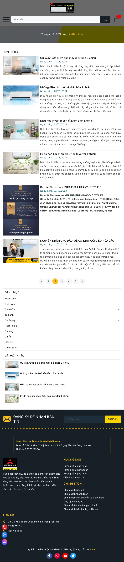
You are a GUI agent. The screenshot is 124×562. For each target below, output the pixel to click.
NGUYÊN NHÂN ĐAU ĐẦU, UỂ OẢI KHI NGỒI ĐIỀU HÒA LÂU (77, 240)
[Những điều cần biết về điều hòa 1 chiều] (21, 95)
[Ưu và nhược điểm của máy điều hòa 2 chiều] (21, 65)
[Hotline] (5, 527)
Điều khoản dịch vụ (74, 477)
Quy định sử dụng (73, 501)
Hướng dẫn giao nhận (75, 473)
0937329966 (32, 449)
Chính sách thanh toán (76, 493)
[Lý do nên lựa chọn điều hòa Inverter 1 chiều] (21, 163)
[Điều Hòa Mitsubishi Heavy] (10, 463)
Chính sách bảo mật (74, 490)
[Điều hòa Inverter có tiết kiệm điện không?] (21, 128)
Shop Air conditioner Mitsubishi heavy (38, 441)
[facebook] (49, 556)
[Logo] (62, 8)
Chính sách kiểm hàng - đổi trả (80, 505)
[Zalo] (4, 535)
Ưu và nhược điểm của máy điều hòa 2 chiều (68, 58)
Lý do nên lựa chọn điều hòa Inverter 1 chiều (68, 154)
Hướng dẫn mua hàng (75, 466)
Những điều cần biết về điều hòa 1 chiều (65, 87)
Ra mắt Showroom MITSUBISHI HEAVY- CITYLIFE (70, 187)
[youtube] (65, 556)
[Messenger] (4, 542)
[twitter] (73, 556)
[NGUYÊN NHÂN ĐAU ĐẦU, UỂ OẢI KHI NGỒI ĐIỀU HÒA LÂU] (21, 250)
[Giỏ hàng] (116, 21)
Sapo (93, 549)
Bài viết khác (14, 355)
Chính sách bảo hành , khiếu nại (81, 509)
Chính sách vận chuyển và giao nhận (84, 497)
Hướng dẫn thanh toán (76, 469)
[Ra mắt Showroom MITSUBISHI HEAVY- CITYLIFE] (21, 210)
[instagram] (57, 556)
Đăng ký (113, 419)
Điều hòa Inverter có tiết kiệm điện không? (66, 120)
